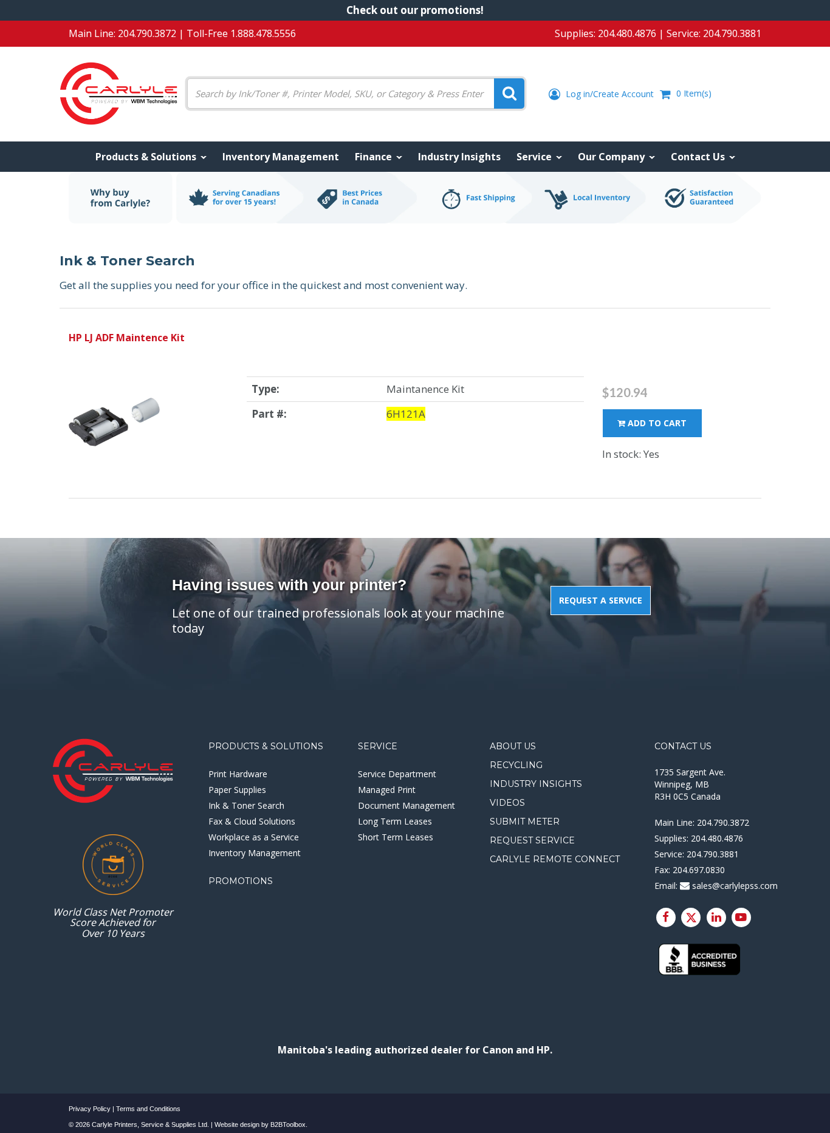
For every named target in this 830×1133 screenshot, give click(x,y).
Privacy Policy (90, 1108)
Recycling (516, 765)
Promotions (240, 881)
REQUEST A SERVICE (600, 600)
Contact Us (683, 746)
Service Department (397, 774)
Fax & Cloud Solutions (251, 821)
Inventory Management (254, 853)
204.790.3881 (732, 33)
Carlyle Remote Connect (555, 859)
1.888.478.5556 (263, 33)
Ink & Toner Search (246, 805)
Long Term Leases (395, 821)
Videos (507, 802)
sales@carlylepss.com (734, 885)
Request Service (532, 840)
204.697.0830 (699, 870)
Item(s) (694, 93)
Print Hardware (237, 774)
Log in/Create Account (608, 94)
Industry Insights (536, 783)
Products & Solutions (265, 746)
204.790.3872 (147, 33)
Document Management (406, 805)
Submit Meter (525, 821)
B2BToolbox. (288, 1124)
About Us (513, 746)
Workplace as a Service (253, 837)
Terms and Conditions (148, 1108)
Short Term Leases (395, 837)
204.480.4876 (627, 33)
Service (377, 746)
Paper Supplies (237, 789)
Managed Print (387, 789)
